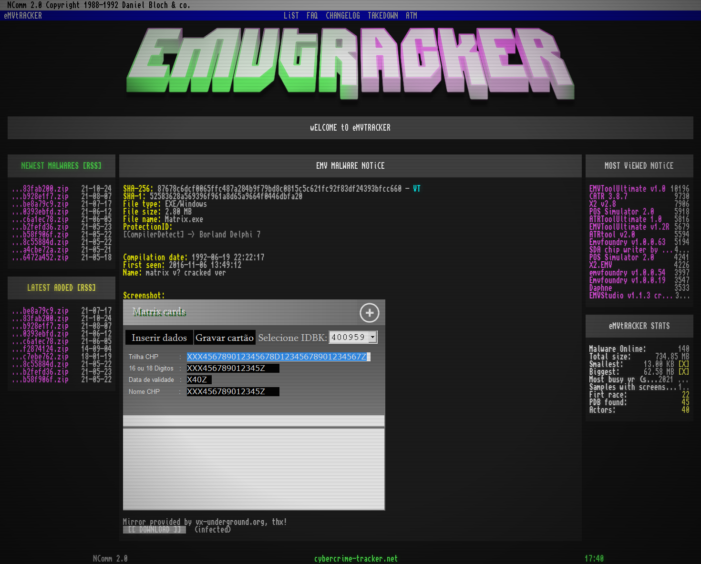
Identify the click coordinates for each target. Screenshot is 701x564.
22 (686, 395)
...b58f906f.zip (40, 234)
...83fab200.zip (40, 189)
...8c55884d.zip (40, 242)
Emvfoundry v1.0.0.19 (627, 280)
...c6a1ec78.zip (40, 219)
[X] (684, 364)
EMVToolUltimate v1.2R (629, 227)
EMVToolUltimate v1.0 (627, 189)
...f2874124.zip (40, 349)
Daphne (600, 288)
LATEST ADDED (50, 288)
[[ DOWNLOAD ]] (154, 529)
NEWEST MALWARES (50, 166)
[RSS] (92, 166)
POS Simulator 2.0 (621, 211)
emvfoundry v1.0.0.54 (627, 273)
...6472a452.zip (40, 257)
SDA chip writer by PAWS (632, 250)
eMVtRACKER (23, 16)
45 (686, 402)
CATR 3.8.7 (608, 196)
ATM (411, 16)
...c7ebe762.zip (40, 356)
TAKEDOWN (383, 16)
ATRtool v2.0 (612, 234)
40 (686, 410)
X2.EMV (600, 265)
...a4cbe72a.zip (40, 250)
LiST (291, 16)
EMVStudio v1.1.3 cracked (632, 295)
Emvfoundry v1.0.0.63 (627, 242)
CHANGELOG (343, 16)
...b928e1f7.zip (40, 196)
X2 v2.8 (602, 204)
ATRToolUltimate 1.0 (625, 219)
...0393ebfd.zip (40, 211)
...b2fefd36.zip (40, 227)
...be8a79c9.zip (40, 204)
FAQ (312, 16)
